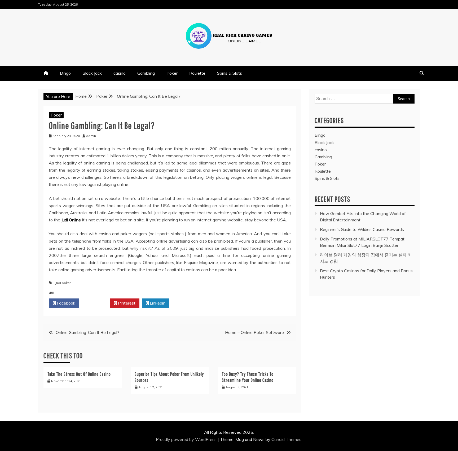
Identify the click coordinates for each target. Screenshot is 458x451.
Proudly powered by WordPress (187, 439)
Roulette (197, 73)
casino (119, 73)
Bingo (65, 73)
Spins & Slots (229, 73)
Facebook (65, 303)
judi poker (63, 283)
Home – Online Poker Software (254, 332)
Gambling (146, 73)
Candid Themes (286, 439)
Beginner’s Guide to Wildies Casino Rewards (362, 229)
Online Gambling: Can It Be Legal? (87, 332)
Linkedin (157, 303)
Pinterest (126, 303)
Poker (172, 73)
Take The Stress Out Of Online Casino (79, 374)
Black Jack (92, 73)
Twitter (96, 303)
